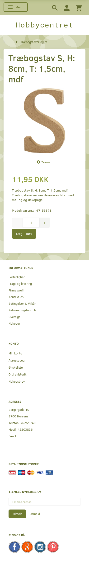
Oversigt (14, 317)
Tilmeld (17, 514)
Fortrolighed (17, 277)
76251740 (28, 423)
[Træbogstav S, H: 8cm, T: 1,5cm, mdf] (44, 120)
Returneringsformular (23, 310)
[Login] (66, 7)
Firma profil (16, 290)
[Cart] (78, 7)
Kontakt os (16, 297)
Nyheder (14, 323)
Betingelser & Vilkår (22, 303)
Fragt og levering (20, 284)
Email (12, 436)
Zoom (45, 162)
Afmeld (35, 514)
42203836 (25, 429)
